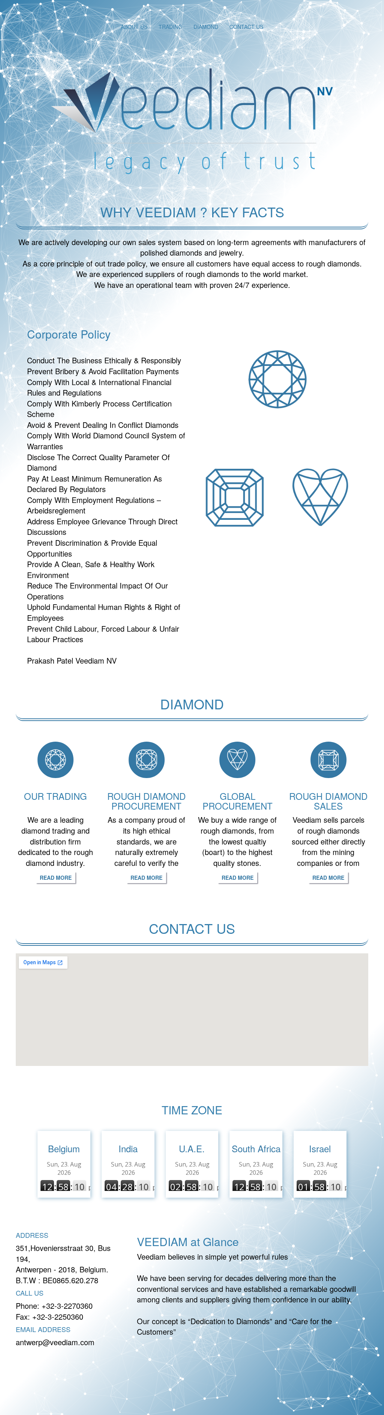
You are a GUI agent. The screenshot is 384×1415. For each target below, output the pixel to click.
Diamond (206, 26)
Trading (170, 26)
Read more (56, 877)
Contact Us (246, 26)
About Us (134, 26)
